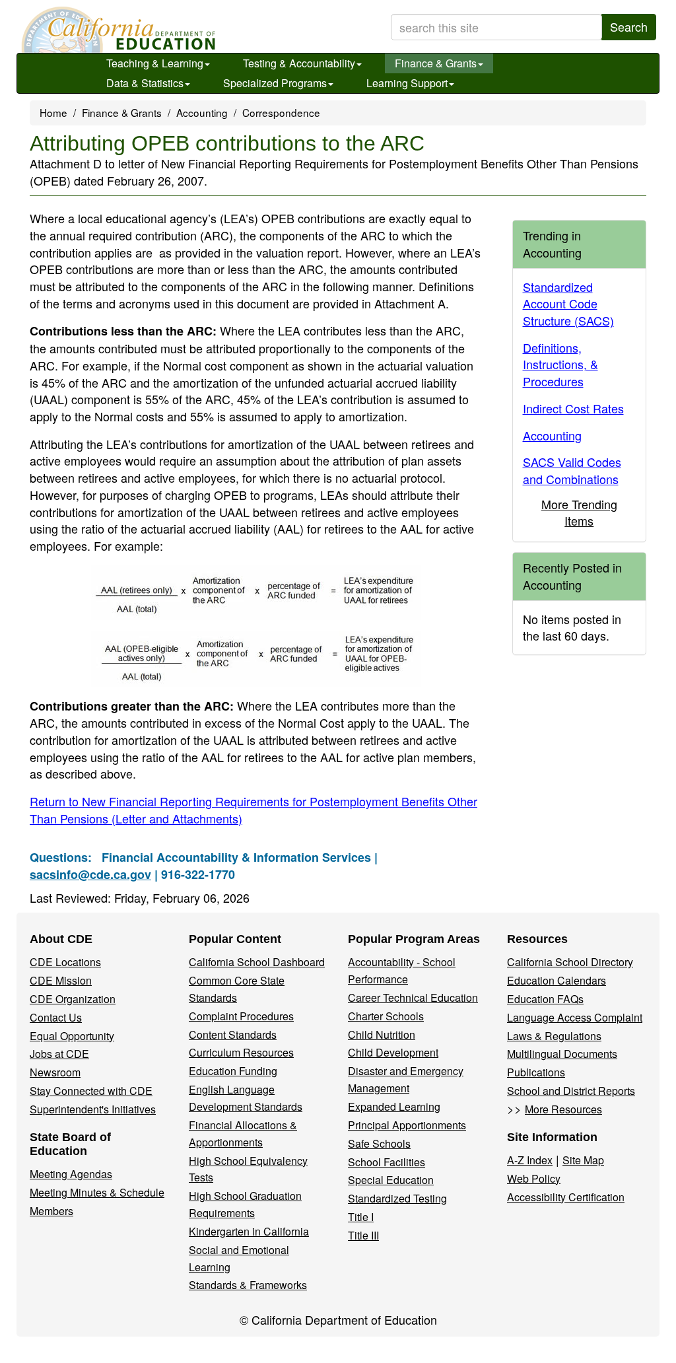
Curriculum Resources (241, 1052)
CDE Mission (61, 980)
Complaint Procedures (241, 1016)
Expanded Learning (394, 1106)
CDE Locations (65, 961)
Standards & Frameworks (248, 1284)
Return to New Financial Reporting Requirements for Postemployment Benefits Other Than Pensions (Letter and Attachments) (253, 809)
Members (51, 1210)
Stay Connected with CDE (91, 1090)
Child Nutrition (381, 1034)
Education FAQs (545, 998)
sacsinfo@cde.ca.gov (90, 874)
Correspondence (281, 112)
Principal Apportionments (407, 1125)
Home (53, 112)
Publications (536, 1072)
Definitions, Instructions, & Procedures (560, 364)
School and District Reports (571, 1090)
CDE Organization (73, 998)
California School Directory (570, 961)
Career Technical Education (413, 997)
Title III (363, 1235)
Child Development (393, 1052)
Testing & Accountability (299, 63)
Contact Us (56, 1017)
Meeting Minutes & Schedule (97, 1192)
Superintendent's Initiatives (93, 1109)
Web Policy (533, 1178)
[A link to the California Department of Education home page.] (117, 30)
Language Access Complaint (574, 1017)
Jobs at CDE (59, 1053)
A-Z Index (530, 1160)
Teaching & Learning (154, 63)
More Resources (563, 1109)
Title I (361, 1216)
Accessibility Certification (566, 1197)
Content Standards (233, 1034)
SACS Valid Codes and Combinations (572, 470)
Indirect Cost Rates (573, 408)
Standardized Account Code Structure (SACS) (568, 303)
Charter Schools (386, 1016)
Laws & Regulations (554, 1035)
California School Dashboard (257, 961)
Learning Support (407, 82)
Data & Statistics (145, 82)
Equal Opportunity (72, 1035)
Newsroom (55, 1072)
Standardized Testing (397, 1198)
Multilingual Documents (562, 1053)
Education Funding (233, 1070)
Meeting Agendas (71, 1173)
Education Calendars (556, 980)
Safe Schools (379, 1143)
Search (629, 26)
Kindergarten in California (249, 1231)
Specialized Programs (275, 82)
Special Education (391, 1179)
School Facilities (386, 1162)
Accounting (202, 112)
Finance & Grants (436, 63)
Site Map (583, 1160)
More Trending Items (579, 512)
